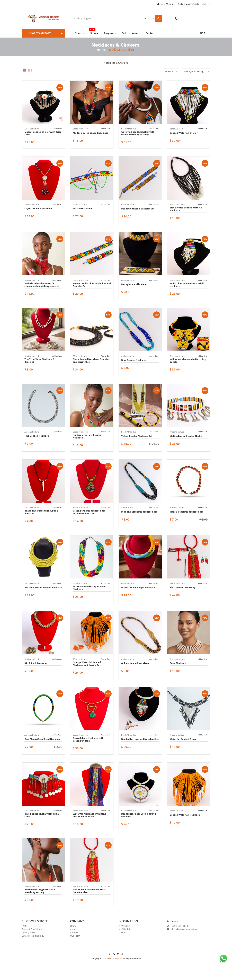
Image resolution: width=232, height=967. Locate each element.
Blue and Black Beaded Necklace (139, 511)
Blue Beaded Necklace (133, 360)
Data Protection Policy (33, 935)
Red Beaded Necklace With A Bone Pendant (89, 891)
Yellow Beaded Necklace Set (136, 435)
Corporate (110, 33)
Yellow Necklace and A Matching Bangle (188, 360)
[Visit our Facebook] (109, 954)
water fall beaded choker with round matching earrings (138, 133)
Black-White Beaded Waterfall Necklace (186, 209)
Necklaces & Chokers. (121, 49)
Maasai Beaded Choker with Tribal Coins (43, 133)
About (135, 33)
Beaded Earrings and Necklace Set (140, 739)
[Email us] (114, 954)
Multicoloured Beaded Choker (186, 435)
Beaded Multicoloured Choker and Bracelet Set (92, 285)
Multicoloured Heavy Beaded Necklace (89, 588)
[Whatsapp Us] (122, 954)
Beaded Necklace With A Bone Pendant (41, 512)
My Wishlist (124, 929)
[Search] (158, 18)
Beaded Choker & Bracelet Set (137, 208)
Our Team (75, 935)
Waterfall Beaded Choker (184, 739)
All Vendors (124, 925)
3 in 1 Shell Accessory (35, 663)
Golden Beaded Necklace (135, 663)
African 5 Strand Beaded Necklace (43, 587)
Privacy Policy (28, 932)
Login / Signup (166, 3)
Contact (150, 33)
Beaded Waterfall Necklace (185, 814)
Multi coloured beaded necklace (90, 132)
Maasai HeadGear (82, 208)
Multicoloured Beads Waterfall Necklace (187, 285)
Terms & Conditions (32, 929)
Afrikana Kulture (31, 128)
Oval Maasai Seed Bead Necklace (42, 739)
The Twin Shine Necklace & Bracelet (39, 360)
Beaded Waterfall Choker (184, 132)
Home (101, 49)
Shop (78, 33)
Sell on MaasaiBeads (188, 3)
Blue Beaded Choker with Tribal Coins (41, 815)
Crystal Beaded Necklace (38, 208)
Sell (124, 33)
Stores (94, 32)
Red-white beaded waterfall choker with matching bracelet (41, 285)
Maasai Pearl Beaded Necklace (186, 511)
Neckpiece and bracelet (134, 284)
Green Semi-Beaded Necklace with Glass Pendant (89, 512)
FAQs (24, 925)
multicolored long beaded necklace (87, 436)
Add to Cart (57, 128)
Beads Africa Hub (80, 128)
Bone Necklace (178, 663)
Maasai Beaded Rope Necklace (138, 587)
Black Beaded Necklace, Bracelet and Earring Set (91, 360)
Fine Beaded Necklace (36, 435)
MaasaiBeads (115, 958)
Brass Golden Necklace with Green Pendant (88, 739)
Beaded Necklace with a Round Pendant (138, 815)
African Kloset (127, 507)
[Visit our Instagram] (118, 954)
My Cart (123, 932)
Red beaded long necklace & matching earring (39, 891)
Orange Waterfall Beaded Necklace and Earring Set (87, 663)
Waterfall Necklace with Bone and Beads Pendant (89, 815)
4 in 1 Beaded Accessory (182, 587)
